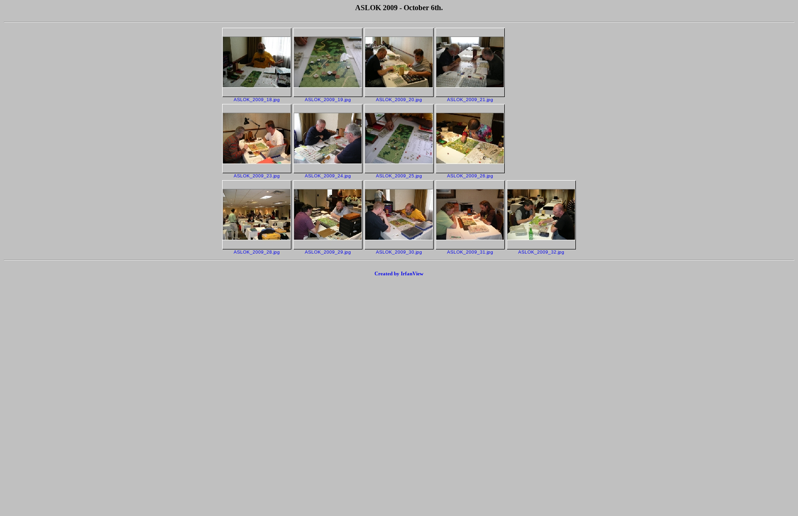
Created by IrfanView (399, 273)
